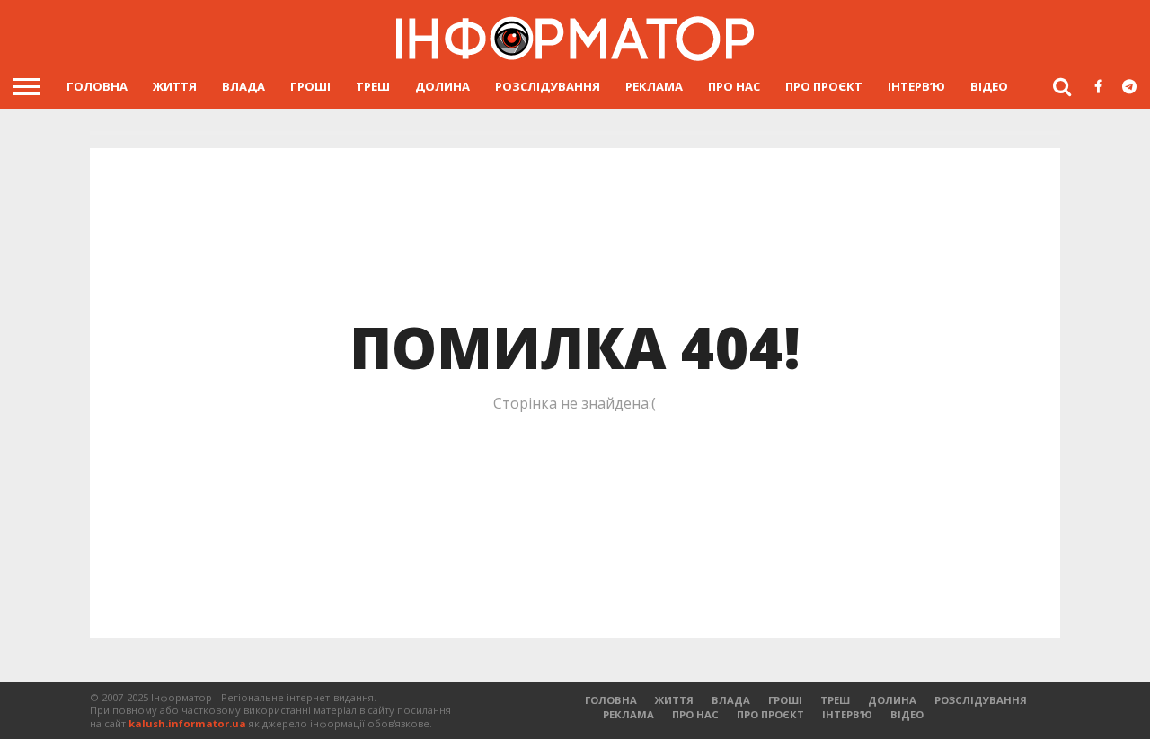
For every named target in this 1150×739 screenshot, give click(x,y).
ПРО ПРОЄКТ (823, 86)
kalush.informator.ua (187, 723)
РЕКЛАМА (654, 86)
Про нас (734, 86)
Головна (97, 86)
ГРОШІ (310, 86)
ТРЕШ (373, 86)
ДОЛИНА (442, 86)
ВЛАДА (243, 86)
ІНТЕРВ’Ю (916, 86)
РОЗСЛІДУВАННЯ (547, 86)
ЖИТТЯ (175, 86)
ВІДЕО (989, 86)
